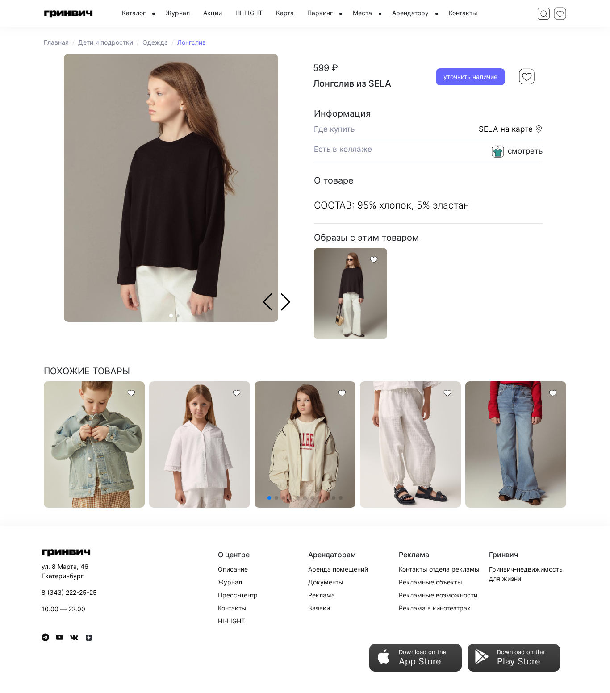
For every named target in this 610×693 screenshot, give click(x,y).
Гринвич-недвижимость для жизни (526, 573)
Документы (325, 582)
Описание (233, 569)
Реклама (321, 595)
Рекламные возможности (438, 595)
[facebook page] (49, 637)
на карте (518, 129)
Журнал (230, 582)
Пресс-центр (238, 595)
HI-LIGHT (231, 621)
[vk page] (77, 637)
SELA (488, 129)
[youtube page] (63, 637)
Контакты (232, 608)
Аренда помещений (338, 569)
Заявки (319, 608)
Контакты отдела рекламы (439, 569)
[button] (286, 302)
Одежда (155, 42)
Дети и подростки (105, 42)
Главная (56, 42)
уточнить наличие (470, 76)
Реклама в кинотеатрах (435, 608)
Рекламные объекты (430, 582)
